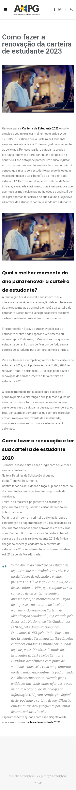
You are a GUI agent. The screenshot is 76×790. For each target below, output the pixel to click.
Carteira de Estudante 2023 (40, 128)
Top (39, 782)
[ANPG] (26, 10)
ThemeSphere (58, 776)
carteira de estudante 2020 (43, 722)
